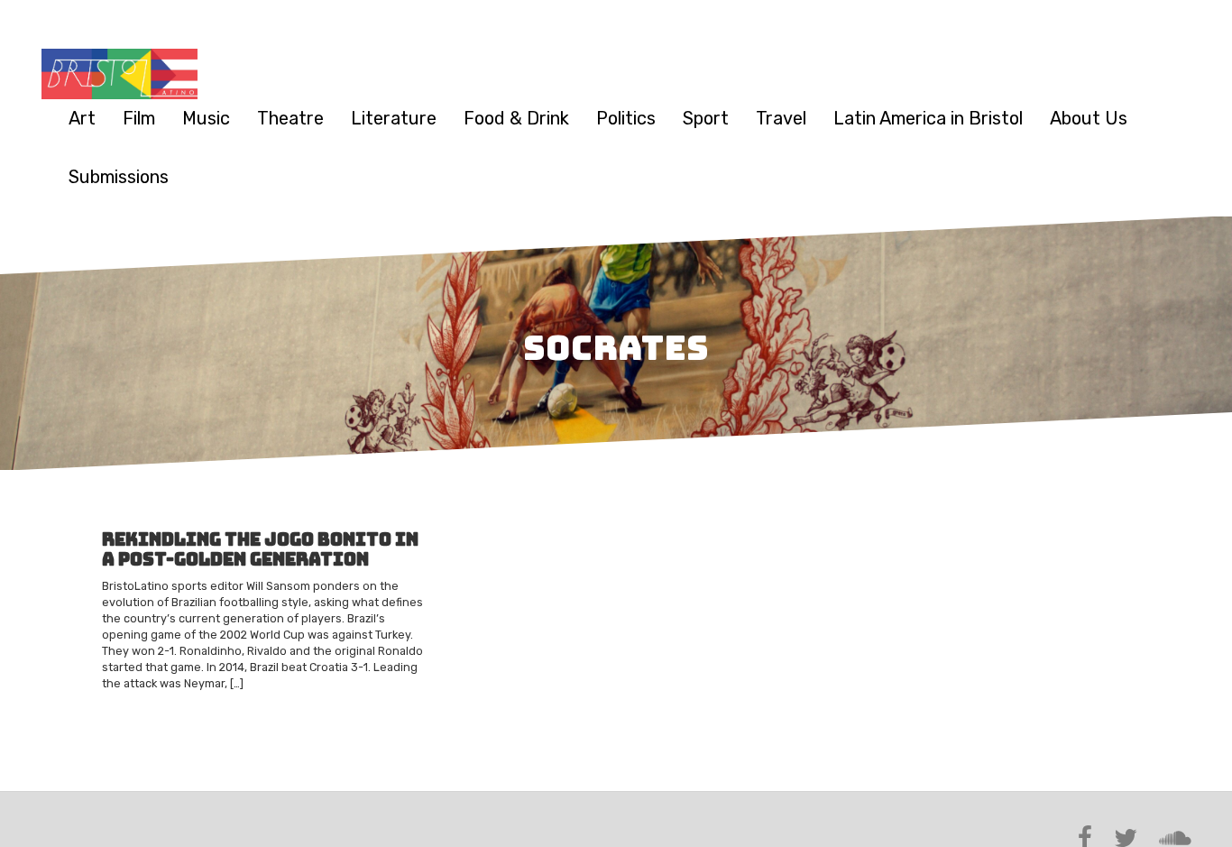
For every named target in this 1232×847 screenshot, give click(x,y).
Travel (781, 118)
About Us (1088, 118)
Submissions (119, 177)
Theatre (290, 118)
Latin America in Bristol (928, 118)
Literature (394, 118)
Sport (706, 118)
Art (82, 118)
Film (139, 118)
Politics (626, 118)
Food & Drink (516, 118)
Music (206, 118)
